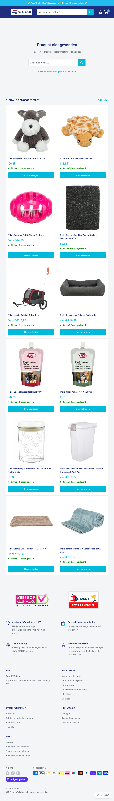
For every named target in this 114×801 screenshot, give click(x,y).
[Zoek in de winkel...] (82, 62)
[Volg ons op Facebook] (7, 773)
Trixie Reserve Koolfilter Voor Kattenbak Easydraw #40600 (78, 237)
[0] (106, 12)
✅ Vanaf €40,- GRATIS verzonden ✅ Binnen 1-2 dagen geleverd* (57, 3)
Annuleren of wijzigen (72, 680)
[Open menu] (7, 12)
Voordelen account (71, 722)
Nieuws (9, 741)
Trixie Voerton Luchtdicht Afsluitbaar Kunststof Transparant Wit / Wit (82, 470)
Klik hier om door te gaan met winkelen (57, 71)
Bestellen (10, 713)
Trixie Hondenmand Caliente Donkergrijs (78, 315)
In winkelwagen (31, 175)
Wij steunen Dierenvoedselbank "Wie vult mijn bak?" (28, 682)
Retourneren (68, 685)
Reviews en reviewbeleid (18, 755)
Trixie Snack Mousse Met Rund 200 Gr (25, 392)
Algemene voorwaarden (17, 746)
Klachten (66, 694)
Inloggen (66, 713)
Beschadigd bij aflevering (74, 689)
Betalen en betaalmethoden (19, 718)
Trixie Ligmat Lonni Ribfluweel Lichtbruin (27, 548)
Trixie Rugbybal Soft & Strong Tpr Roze (26, 235)
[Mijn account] (100, 12)
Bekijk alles (103, 100)
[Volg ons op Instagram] (13, 773)
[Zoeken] (90, 12)
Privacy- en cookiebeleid (17, 751)
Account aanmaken (71, 718)
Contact (66, 698)
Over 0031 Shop (13, 676)
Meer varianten (31, 255)
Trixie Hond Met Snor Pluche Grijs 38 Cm (26, 158)
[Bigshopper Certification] (83, 590)
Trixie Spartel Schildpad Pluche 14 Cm (77, 158)
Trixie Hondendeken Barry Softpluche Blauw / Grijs (80, 550)
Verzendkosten (13, 722)
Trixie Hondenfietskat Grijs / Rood (23, 315)
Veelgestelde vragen (72, 676)
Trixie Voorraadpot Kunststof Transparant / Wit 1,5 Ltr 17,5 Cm (30, 470)
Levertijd (10, 727)
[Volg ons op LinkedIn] (18, 773)
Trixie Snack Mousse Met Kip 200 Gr (76, 392)
